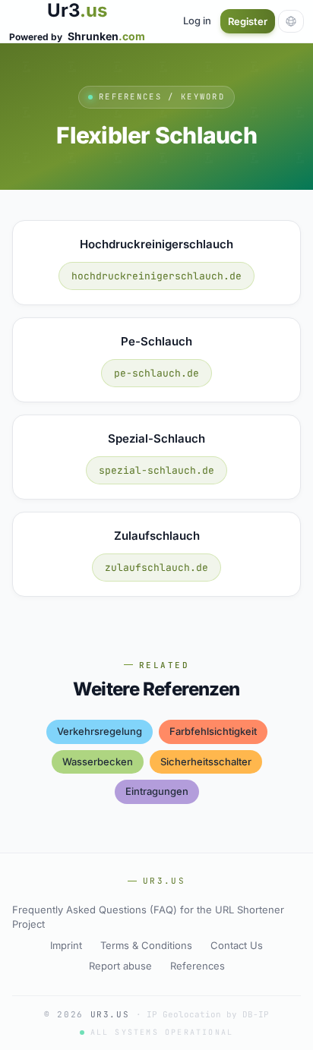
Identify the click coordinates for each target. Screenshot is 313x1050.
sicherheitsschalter (205, 761)
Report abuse (120, 966)
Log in (197, 20)
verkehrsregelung (99, 731)
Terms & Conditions (146, 945)
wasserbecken (97, 761)
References (197, 966)
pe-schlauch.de (156, 373)
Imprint (66, 945)
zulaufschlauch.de (156, 567)
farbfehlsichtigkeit (213, 731)
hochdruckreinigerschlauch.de (156, 276)
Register (247, 21)
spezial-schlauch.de (156, 470)
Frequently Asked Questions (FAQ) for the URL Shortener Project (148, 917)
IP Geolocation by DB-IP (208, 1014)
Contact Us (236, 945)
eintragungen (156, 791)
